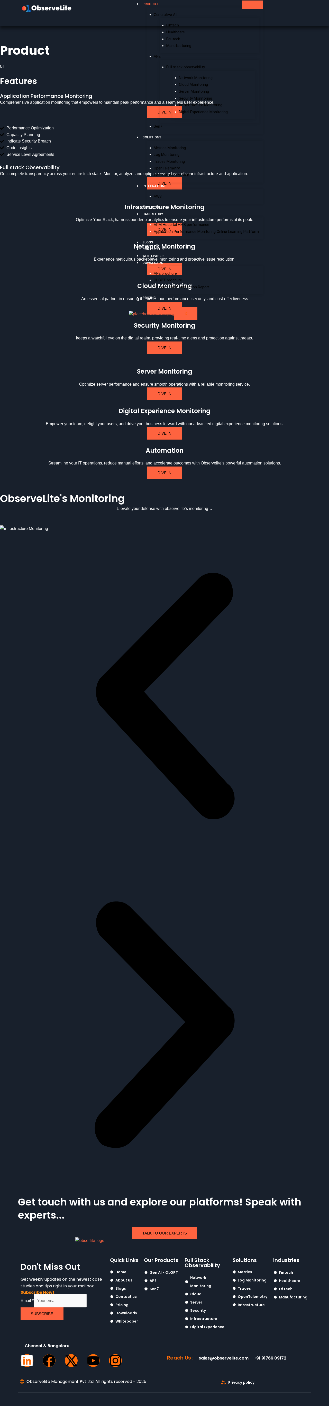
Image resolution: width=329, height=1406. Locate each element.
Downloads (152, 263)
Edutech (173, 39)
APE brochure (165, 273)
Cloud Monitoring (193, 84)
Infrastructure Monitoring (200, 105)
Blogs (147, 242)
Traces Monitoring (169, 161)
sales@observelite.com (224, 1358)
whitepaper (152, 256)
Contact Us (153, 249)
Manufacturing (178, 45)
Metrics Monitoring (170, 148)
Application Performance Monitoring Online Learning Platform (206, 231)
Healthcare (175, 32)
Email (27, 1300)
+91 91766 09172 (270, 1358)
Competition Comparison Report (181, 287)
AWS (158, 196)
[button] (164, 696)
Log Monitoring (166, 154)
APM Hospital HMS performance (181, 224)
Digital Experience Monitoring (203, 112)
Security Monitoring (195, 98)
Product (150, 4)
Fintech (172, 25)
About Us (150, 207)
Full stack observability (185, 67)
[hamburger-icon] (252, 5)
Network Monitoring (196, 77)
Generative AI (165, 14)
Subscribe (42, 1314)
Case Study (152, 214)
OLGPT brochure (168, 280)
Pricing (149, 298)
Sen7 (158, 126)
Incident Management (172, 175)
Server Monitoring (194, 91)
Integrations (154, 186)
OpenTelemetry (167, 168)
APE (157, 56)
